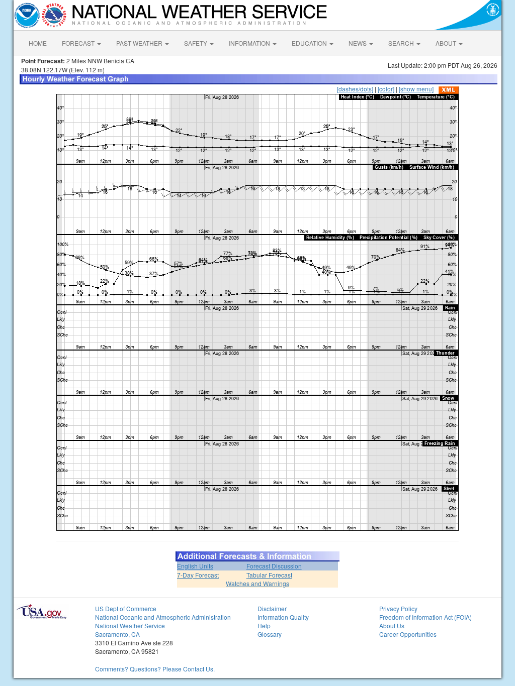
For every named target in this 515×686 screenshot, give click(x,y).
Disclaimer (272, 608)
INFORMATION (250, 43)
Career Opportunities (408, 634)
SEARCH (401, 43)
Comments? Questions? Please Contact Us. (155, 668)
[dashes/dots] (355, 88)
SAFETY (196, 43)
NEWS (358, 43)
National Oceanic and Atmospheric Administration (163, 617)
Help (264, 625)
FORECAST (79, 43)
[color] (386, 88)
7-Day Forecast (198, 574)
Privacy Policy (398, 608)
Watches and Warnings (257, 583)
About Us (391, 625)
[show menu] (416, 88)
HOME (38, 43)
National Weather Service (130, 625)
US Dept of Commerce (125, 608)
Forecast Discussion (274, 565)
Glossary (270, 634)
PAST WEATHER (140, 43)
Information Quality (283, 617)
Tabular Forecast (269, 574)
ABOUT (447, 43)
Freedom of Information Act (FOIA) (425, 617)
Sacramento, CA (117, 634)
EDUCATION (310, 43)
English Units (195, 565)
